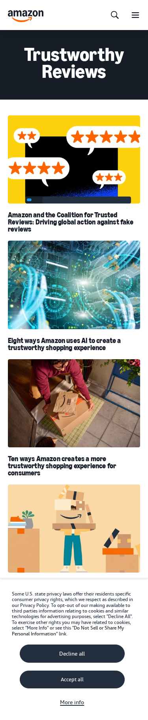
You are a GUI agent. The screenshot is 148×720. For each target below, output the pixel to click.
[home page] (25, 16)
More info (72, 702)
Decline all (72, 653)
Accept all (72, 679)
